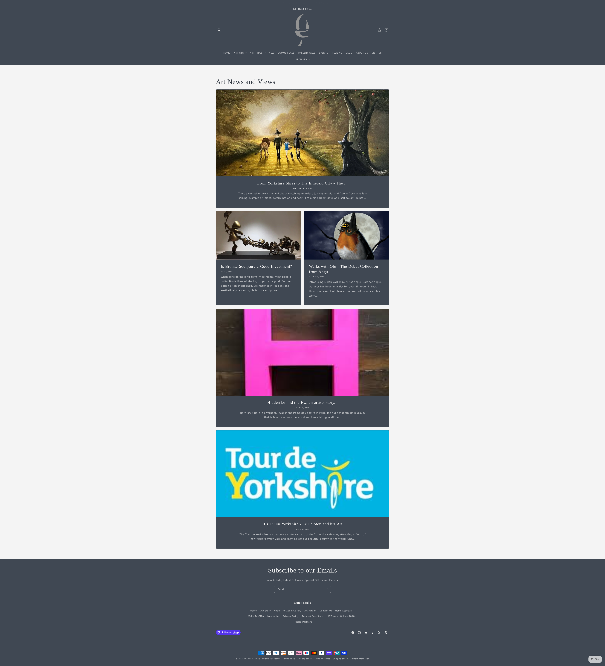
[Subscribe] (327, 589)
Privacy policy (305, 659)
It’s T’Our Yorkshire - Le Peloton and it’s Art (302, 524)
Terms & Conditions (312, 616)
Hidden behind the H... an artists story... (302, 402)
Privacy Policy (291, 616)
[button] (219, 29)
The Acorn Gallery (252, 659)
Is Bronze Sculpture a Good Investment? (256, 266)
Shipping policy (340, 659)
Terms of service (322, 659)
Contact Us (326, 610)
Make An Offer (256, 616)
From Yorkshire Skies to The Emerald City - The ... (302, 183)
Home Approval (343, 610)
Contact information (360, 659)
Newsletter (273, 616)
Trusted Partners (302, 621)
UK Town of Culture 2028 (341, 616)
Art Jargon (310, 610)
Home (253, 610)
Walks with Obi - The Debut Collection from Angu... (343, 269)
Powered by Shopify (270, 659)
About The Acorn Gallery (287, 610)
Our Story (265, 610)
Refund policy (289, 659)
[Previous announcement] (216, 3)
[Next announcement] (388, 3)
